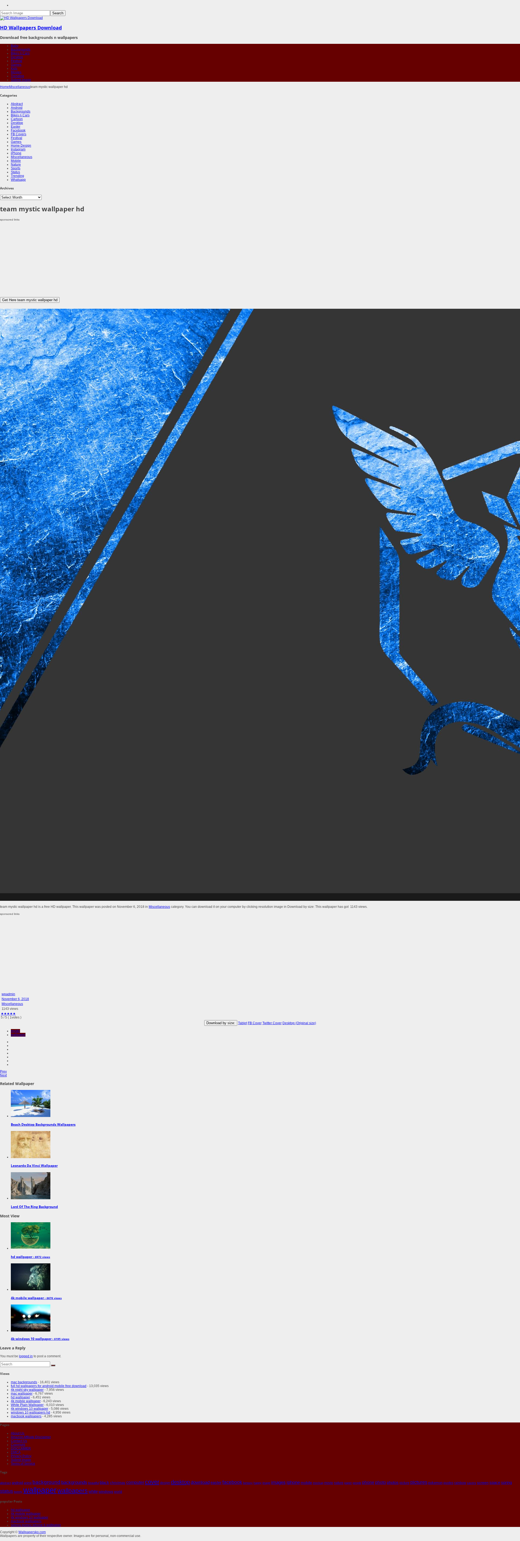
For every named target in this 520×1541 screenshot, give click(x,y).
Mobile (16, 161)
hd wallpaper (20, 1397)
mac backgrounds (24, 1382)
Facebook (18, 130)
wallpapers (72, 1490)
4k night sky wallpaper (27, 1390)
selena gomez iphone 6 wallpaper (36, 1525)
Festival (16, 61)
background (46, 1482)
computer (135, 1482)
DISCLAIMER (21, 1448)
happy (257, 1482)
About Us (17, 1433)
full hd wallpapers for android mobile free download (48, 1386)
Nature (16, 164)
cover (152, 1482)
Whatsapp (18, 180)
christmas (117, 1483)
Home (4, 87)
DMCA (16, 1452)
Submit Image (21, 80)
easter (216, 1482)
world (118, 1492)
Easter (15, 127)
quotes (448, 1483)
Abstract (17, 104)
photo (380, 1482)
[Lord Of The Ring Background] (30, 1198)
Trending (17, 76)
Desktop (17, 57)
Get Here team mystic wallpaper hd (29, 300)
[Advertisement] (162, 259)
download (200, 1482)
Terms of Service (23, 1464)
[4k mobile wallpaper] (30, 1289)
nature (338, 1482)
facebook (232, 1482)
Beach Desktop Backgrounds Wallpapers (43, 1124)
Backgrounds (20, 49)
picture (404, 1483)
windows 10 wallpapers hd (30, 1412)
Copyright (18, 1445)
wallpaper (18, 1035)
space (494, 1482)
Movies (16, 72)
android (17, 1483)
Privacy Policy (21, 1456)
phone (368, 1482)
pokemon (435, 1483)
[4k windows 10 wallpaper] (30, 1330)
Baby (14, 46)
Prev (3, 1071)
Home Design (21, 145)
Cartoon (17, 119)
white (93, 1491)
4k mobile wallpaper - (36, 1298)
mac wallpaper (21, 1393)
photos (393, 1482)
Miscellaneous (19, 87)
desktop (180, 1482)
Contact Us (19, 1441)
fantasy (248, 1482)
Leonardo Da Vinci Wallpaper (34, 1165)
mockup (318, 1482)
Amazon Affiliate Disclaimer (31, 1437)
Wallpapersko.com (32, 1532)
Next (3, 1075)
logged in (26, 1356)
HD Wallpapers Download (31, 27)
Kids (14, 68)
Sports (15, 168)
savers (471, 1482)
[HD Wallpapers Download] (21, 18)
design (165, 1482)
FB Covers (18, 134)
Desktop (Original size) (299, 1023)
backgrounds (74, 1482)
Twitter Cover (272, 1023)
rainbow (460, 1482)
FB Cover (255, 1023)
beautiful (93, 1482)
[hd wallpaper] (30, 1248)
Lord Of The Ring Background (34, 1206)
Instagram (18, 149)
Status (15, 172)
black (104, 1482)
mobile (306, 1482)
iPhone (16, 153)
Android (16, 108)
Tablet (242, 1023)
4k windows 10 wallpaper (29, 1409)
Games (16, 65)
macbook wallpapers (26, 1416)
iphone (293, 1482)
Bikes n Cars (20, 53)
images (278, 1482)
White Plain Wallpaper (27, 1405)
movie (328, 1483)
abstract (5, 1482)
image (266, 1482)
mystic (15, 1031)
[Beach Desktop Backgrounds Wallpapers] (30, 1116)
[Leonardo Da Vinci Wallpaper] (30, 1157)
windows (106, 1491)
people (357, 1482)
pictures (418, 1482)
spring (506, 1482)
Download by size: (220, 1023)
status (6, 1491)
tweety (18, 1491)
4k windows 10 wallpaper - (40, 1338)
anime (28, 1482)
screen (483, 1482)
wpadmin (8, 994)
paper (348, 1482)
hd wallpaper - (30, 1256)
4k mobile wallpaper (26, 1401)
